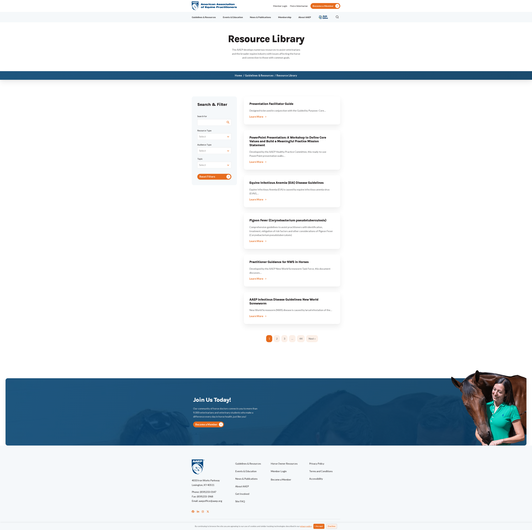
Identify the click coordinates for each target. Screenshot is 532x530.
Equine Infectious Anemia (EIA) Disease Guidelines (286, 183)
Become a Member (323, 6)
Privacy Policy (316, 463)
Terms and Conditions (321, 471)
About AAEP (304, 17)
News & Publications (260, 17)
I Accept (319, 526)
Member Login (280, 6)
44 (300, 338)
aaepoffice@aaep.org (210, 500)
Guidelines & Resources (204, 17)
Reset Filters (207, 176)
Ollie (323, 16)
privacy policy (306, 526)
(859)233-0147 (208, 491)
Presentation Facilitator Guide (271, 104)
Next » (312, 338)
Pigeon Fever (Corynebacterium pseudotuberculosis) (287, 220)
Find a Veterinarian (299, 6)
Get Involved (242, 493)
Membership (284, 17)
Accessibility (316, 478)
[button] (338, 17)
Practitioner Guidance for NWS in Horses (279, 262)
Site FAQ (240, 501)
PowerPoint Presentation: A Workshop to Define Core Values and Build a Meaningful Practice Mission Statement (287, 141)
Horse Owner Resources (284, 463)
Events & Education (233, 17)
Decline (331, 526)
